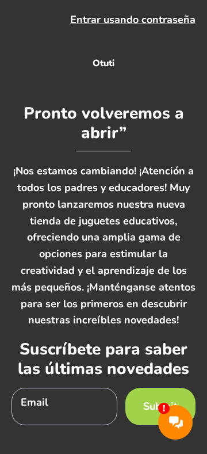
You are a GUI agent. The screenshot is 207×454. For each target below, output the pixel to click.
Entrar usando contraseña (132, 19)
